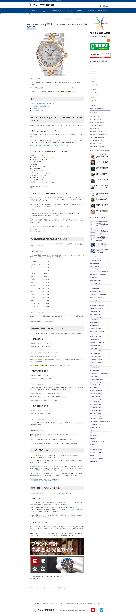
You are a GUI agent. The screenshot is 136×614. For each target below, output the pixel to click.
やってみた (93, 444)
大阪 (99, 134)
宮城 (99, 116)
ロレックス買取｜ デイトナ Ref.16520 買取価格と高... (101, 199)
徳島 (99, 140)
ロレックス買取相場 (95, 260)
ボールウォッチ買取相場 (96, 382)
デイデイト (93, 97)
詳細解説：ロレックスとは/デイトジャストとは (42, 210)
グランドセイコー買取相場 (96, 297)
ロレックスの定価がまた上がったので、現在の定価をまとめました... (102, 212)
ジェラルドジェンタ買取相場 (97, 305)
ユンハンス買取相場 (95, 387)
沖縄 (103, 146)
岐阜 (96, 131)
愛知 (99, 131)
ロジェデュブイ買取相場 (96, 399)
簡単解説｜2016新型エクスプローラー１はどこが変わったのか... (102, 169)
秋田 (101, 116)
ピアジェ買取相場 (95, 353)
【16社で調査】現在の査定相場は (40, 106)
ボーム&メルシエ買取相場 (96, 379)
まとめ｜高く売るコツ (37, 110)
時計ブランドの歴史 (95, 427)
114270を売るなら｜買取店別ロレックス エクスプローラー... (102, 181)
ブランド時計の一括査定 (95, 413)
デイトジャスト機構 (61, 509)
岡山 (96, 137)
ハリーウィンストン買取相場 (97, 350)
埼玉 (101, 122)
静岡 (94, 131)
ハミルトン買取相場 (95, 348)
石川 (96, 128)
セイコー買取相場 (94, 322)
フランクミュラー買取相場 (96, 362)
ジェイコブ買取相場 (95, 302)
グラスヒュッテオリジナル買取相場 (98, 294)
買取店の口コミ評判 (95, 447)
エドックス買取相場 (95, 280)
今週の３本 (93, 438)
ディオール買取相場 (95, 334)
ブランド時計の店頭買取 (95, 404)
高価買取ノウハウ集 (95, 430)
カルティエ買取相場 (95, 291)
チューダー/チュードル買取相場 (97, 331)
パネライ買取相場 (95, 345)
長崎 (99, 143)
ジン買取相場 (94, 319)
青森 (94, 116)
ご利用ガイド (104, 6)
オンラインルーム (98, 603)
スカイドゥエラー (95, 94)
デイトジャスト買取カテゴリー (38, 231)
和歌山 (105, 134)
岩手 (96, 116)
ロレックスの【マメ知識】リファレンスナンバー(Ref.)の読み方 (52, 145)
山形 (103, 116)
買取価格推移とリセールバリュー (39, 108)
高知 (101, 140)
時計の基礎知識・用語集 (96, 449)
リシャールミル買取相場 (96, 393)
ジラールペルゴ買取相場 (96, 317)
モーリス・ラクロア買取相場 (96, 458)
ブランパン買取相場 (95, 365)
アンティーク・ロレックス (97, 102)
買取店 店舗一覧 (94, 461)
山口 (99, 137)
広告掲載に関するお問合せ (71, 603)
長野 (97, 125)
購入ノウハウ (93, 435)
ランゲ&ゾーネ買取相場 (96, 390)
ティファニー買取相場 (95, 336)
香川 (94, 140)
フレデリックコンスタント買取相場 (98, 373)
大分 (101, 143)
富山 (94, 128)
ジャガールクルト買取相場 (96, 308)
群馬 (100, 119)
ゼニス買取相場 (94, 325)
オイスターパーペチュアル (97, 86)
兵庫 (101, 134)
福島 (105, 116)
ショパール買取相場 (95, 314)
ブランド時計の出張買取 (95, 407)
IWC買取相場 (94, 269)
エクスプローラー (95, 71)
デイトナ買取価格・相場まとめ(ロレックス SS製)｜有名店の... (102, 156)
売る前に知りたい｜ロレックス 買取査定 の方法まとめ (45, 480)
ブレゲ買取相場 (94, 370)
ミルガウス (93, 81)
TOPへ (35, 603)
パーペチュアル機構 (74, 509)
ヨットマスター (94, 92)
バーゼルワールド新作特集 (96, 452)
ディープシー (94, 78)
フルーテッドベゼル (44, 175)
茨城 (95, 119)
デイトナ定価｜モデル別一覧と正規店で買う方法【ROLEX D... (102, 162)
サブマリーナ (94, 68)
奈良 (103, 134)
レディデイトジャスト (36, 588)
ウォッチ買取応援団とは (44, 603)
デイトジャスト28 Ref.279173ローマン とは (42, 103)
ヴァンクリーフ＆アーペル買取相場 (98, 274)
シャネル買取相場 (95, 311)
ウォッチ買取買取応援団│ (33, 0)
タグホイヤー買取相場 (95, 328)
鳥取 (101, 137)
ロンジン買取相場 (95, 401)
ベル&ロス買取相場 (95, 376)
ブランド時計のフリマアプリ (96, 418)
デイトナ (93, 65)
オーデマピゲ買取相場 (95, 285)
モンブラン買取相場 (95, 384)
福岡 (94, 143)
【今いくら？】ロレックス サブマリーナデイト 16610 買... (102, 186)
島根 (103, 137)
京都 (96, 134)
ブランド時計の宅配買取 (95, 410)
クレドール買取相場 (95, 300)
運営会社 (90, 603)
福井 (99, 128)
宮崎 (97, 146)
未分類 (92, 455)
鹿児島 (100, 146)
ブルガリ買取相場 (95, 367)
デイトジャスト (94, 84)
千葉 (103, 122)
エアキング (93, 89)
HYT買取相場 (93, 277)
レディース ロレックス (49, 588)
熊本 (95, 146)
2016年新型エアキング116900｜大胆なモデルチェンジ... (102, 205)
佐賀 (96, 143)
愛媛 (96, 140)
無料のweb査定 (35, 475)
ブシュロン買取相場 (95, 356)
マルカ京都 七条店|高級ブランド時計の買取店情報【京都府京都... (102, 193)
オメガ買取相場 (94, 263)
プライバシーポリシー (57, 603)
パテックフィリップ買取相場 (97, 342)
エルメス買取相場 (95, 283)
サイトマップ (83, 603)
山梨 (95, 125)
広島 (94, 137)
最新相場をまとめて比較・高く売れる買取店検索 (50, 0)
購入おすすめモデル (95, 432)
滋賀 (94, 134)
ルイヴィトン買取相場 (95, 396)
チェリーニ (93, 100)
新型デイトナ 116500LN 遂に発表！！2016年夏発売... (102, 174)
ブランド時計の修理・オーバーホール (98, 441)
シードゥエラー (94, 76)
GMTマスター (94, 73)
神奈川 (97, 122)
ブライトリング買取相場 (96, 359)
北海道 (95, 112)
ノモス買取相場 (94, 339)
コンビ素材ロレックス (61, 588)
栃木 (97, 119)
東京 (95, 122)
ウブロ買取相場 (94, 266)
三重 (101, 131)
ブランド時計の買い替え (96, 416)
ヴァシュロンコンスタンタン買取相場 (99, 271)
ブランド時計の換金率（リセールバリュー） (100, 421)
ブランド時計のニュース (96, 424)
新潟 (100, 125)
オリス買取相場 (94, 288)
